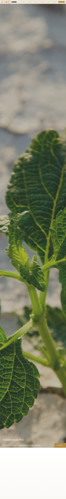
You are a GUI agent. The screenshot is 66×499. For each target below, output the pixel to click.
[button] (30, 2)
